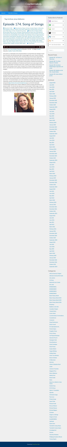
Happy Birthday (53, 351)
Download (19, 49)
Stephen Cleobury (15, 41)
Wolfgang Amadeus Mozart (55, 436)
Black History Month (54, 295)
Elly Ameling (27, 33)
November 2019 (53, 262)
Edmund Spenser (6, 33)
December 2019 (53, 260)
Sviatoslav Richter (6, 43)
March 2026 (52, 93)
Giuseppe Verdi (53, 340)
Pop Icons (40, 29)
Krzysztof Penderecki (10, 39)
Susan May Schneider (32, 41)
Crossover (51, 320)
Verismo (51, 432)
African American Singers (20, 28)
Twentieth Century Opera (55, 428)
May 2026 (51, 89)
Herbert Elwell (6, 36)
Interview (51, 362)
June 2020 (51, 246)
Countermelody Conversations (56, 315)
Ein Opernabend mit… (54, 326)
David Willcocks (39, 32)
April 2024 (51, 144)
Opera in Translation (54, 390)
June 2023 (51, 166)
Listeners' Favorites (53, 368)
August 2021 (52, 215)
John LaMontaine (28, 37)
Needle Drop (27, 29)
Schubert (51, 412)
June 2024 (51, 140)
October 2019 (52, 264)
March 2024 (52, 147)
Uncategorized (52, 430)
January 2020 (52, 257)
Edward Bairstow (14, 33)
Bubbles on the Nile (54, 306)
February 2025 (52, 122)
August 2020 (52, 242)
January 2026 (52, 98)
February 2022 (52, 202)
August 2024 (52, 135)
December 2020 (53, 233)
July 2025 (51, 111)
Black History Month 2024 (55, 297)
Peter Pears (25, 40)
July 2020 (51, 244)
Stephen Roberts (23, 41)
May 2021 (51, 222)
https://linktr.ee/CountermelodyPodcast (17, 83)
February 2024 (52, 149)
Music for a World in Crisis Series (17, 29)
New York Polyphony (10, 40)
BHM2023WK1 (52, 286)
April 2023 (51, 171)
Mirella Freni (52, 375)
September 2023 (53, 160)
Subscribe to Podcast (12, 13)
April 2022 (51, 198)
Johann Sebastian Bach (55, 364)
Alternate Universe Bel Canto (56, 275)
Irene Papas (24, 36)
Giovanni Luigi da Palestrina (38, 35)
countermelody (31, 43)
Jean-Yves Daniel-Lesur (38, 36)
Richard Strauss (53, 408)
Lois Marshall (32, 39)
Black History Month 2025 (55, 300)
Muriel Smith (52, 377)
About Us (3, 13)
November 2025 (53, 102)
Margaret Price (52, 371)
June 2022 (51, 193)
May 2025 (51, 116)
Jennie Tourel (6, 37)
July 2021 (51, 217)
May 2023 (51, 169)
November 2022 (53, 182)
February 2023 (52, 175)
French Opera (52, 333)
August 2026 (52, 82)
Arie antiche (52, 278)
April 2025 (51, 118)
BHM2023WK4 (52, 293)
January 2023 (52, 178)
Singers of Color (12, 30)
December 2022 (53, 180)
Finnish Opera (52, 328)
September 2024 (53, 133)
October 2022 (52, 184)
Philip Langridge (32, 40)
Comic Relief (52, 313)
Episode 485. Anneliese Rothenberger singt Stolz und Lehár (56, 67)
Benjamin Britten (38, 30)
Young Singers (52, 439)
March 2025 (52, 120)
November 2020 (53, 235)
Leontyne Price (26, 39)
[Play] (4, 47)
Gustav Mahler (52, 348)
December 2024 (53, 127)
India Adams (19, 36)
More (20, 50)
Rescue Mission (53, 405)
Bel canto (51, 284)
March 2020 (52, 253)
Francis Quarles (21, 35)
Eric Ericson (41, 33)
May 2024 (51, 142)
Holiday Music (52, 353)
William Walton (23, 43)
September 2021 (53, 213)
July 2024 (51, 138)
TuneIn (14, 50)
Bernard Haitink (6, 32)
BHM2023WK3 (52, 291)
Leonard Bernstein (19, 39)
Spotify (10, 50)
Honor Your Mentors (54, 355)
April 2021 (51, 224)
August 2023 (52, 162)
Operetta (51, 392)
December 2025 (53, 100)
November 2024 (53, 129)
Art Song (27, 28)
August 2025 (52, 109)
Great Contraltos (53, 344)
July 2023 (51, 164)
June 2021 (51, 220)
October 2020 (52, 237)
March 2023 (52, 173)
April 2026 (51, 91)
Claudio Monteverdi (26, 32)
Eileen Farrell (52, 324)
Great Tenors (52, 346)
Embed (38, 49)
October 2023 (52, 158)
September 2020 (53, 240)
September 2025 (53, 107)
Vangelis (12, 43)
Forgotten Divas (53, 331)
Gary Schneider (28, 35)
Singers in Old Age (53, 414)
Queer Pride (5, 30)
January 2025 (52, 124)
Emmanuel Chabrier (34, 33)
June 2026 (51, 87)
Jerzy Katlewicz (12, 37)
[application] (24, 47)
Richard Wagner (53, 410)
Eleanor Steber (21, 33)
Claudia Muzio (52, 311)
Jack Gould (30, 36)
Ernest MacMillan (14, 35)
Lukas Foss (38, 39)
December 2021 (53, 206)
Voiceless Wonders (53, 434)
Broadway (51, 304)
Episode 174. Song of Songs (23, 24)
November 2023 (53, 155)
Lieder (50, 366)
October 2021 (52, 211)
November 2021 (53, 209)
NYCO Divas (52, 388)
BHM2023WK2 (52, 289)
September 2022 (53, 186)
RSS (17, 50)
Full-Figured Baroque (54, 335)
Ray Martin (9, 41)
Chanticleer (19, 32)
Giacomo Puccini (53, 337)
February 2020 (52, 255)
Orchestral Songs (34, 29)
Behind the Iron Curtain (54, 282)
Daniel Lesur (33, 32)
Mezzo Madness (6, 29)
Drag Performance (53, 322)
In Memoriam (40, 28)
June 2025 (51, 113)
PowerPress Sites (36, 444)
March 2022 (52, 200)
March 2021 (52, 226)
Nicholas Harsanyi (19, 40)
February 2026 (52, 96)
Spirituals (51, 421)
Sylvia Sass (52, 423)
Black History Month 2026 (55, 302)
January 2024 (52, 151)
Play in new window (12, 49)
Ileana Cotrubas (53, 357)
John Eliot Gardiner (20, 37)
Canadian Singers (33, 28)
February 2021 (52, 229)
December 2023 (53, 153)
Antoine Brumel (32, 30)
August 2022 (52, 189)
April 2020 (51, 251)
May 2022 (51, 195)
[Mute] (39, 47)
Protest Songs (52, 399)
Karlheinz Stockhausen (37, 37)
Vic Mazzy (17, 43)
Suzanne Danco (40, 41)
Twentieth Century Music (21, 30)
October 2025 (52, 104)
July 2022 (51, 191)
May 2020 (51, 248)
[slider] (42, 47)
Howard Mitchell (12, 36)
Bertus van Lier (13, 32)
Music (50, 379)
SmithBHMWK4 (53, 419)
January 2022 (52, 204)
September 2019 (53, 266)
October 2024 (52, 131)
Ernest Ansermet (6, 35)
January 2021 (52, 231)
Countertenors (52, 317)
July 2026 (51, 85)
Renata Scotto (52, 403)
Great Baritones (53, 342)
